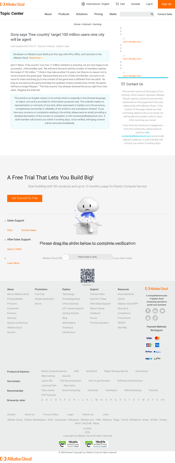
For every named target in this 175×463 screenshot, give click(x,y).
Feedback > (87, 285)
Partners (11, 313)
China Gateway (70, 303)
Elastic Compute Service (54, 371)
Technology (68, 294)
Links (106, 414)
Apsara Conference (17, 322)
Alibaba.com (87, 419)
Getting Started (70, 313)
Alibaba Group (15, 419)
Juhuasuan (61, 419)
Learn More (128, 42)
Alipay (96, 423)
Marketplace (69, 322)
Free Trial (39, 294)
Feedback (95, 313)
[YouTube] (148, 318)
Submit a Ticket (98, 298)
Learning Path (48, 385)
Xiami (78, 423)
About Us (30, 414)
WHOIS (121, 322)
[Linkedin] (155, 310)
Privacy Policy (50, 414)
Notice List (88, 414)
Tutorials (153, 390)
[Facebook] (148, 310)
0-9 (162, 399)
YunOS (124, 419)
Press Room (124, 318)
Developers (111, 390)
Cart (122, 4)
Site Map (122, 327)
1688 (98, 419)
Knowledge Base (71, 298)
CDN (76, 371)
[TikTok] (155, 318)
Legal (70, 414)
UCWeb (154, 419)
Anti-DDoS (91, 371)
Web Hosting (48, 376)
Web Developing (133, 390)
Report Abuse (97, 308)
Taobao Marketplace (35, 419)
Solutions (82, 14)
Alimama (107, 419)
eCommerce (141, 371)
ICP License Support (73, 308)
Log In (149, 4)
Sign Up (166, 4)
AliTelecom (135, 419)
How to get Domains (99, 380)
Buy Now (137, 42)
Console (135, 4)
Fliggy (116, 419)
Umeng (163, 419)
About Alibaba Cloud (18, 294)
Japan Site (47, 380)
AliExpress (73, 419)
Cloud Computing (71, 390)
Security (66, 376)
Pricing (98, 14)
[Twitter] (162, 310)
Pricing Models (15, 298)
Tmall (50, 419)
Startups (11, 318)
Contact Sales (165, 14)
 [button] (66, 257)
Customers (13, 308)
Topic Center (48, 390)
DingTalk (86, 423)
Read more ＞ (36, 57)
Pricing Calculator (99, 322)
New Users (69, 385)
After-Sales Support (100, 303)
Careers (11, 414)
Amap (145, 419)
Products (63, 14)
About (48, 14)
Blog (64, 318)
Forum (93, 318)
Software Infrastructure (130, 380)
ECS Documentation (70, 380)
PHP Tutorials (48, 395)
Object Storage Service (116, 371)
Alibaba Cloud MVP (128, 303)
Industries (93, 390)
